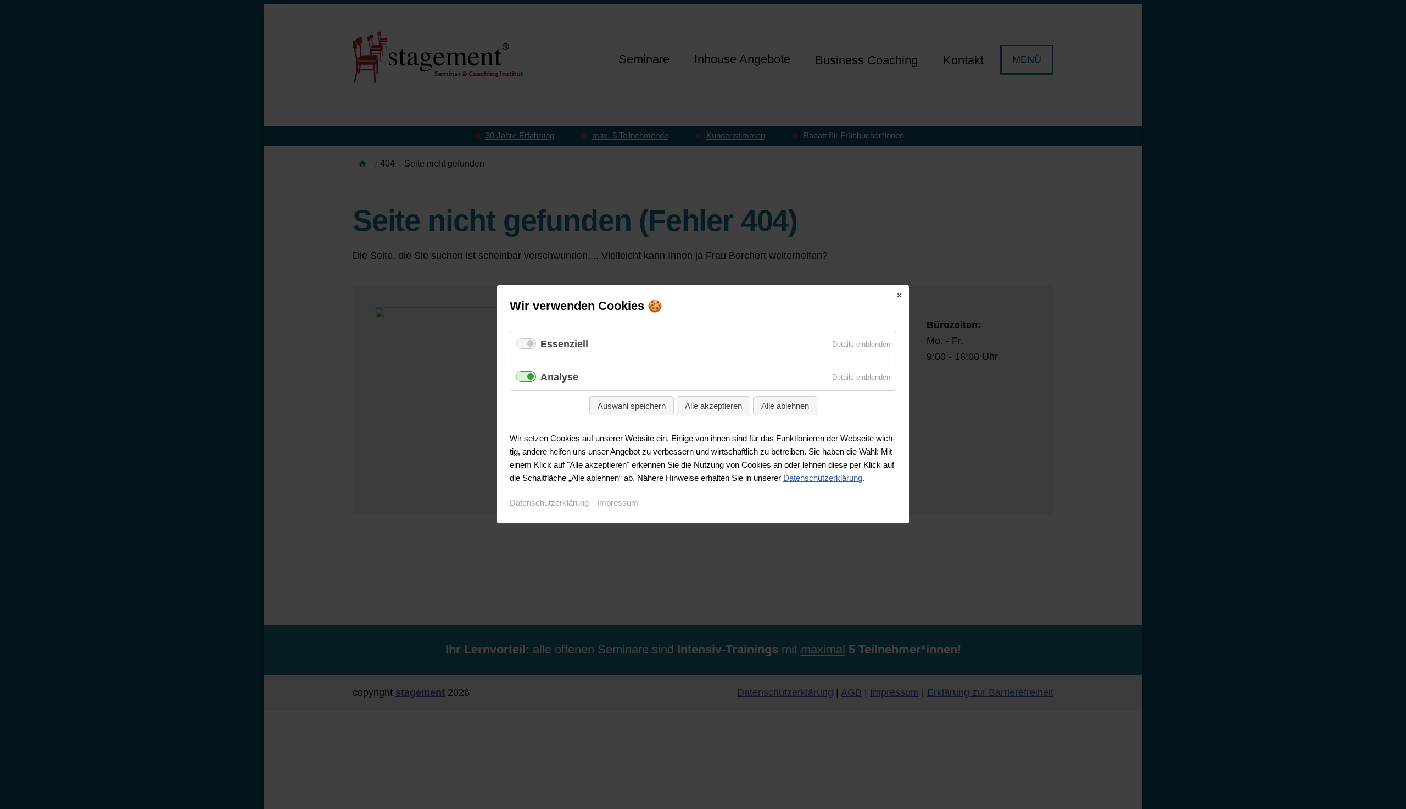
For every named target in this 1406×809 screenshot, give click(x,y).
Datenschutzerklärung (822, 478)
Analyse (559, 377)
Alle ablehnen (785, 406)
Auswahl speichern (632, 406)
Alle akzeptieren (713, 406)
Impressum (617, 503)
